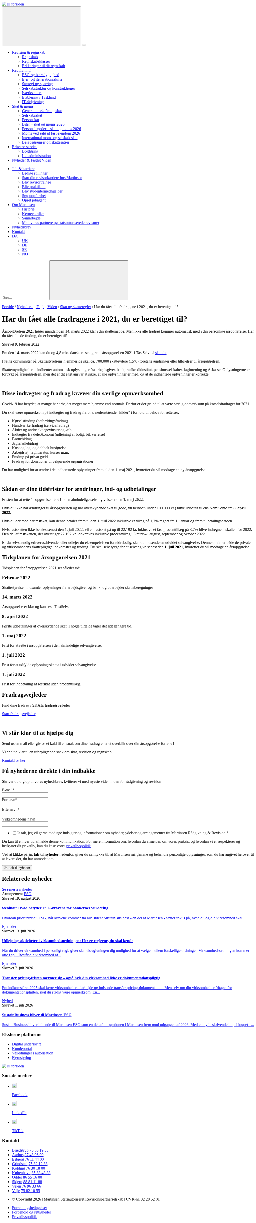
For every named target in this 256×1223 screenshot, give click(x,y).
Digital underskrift (26, 1044)
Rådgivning (21, 70)
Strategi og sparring (37, 84)
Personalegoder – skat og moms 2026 (51, 129)
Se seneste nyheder (17, 889)
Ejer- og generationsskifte (42, 79)
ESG (28, 894)
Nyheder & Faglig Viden (31, 160)
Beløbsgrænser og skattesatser (45, 142)
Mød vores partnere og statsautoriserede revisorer (60, 222)
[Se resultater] (88, 280)
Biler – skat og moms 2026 (43, 124)
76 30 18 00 (35, 1168)
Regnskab (30, 57)
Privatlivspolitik (24, 1217)
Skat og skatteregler (75, 307)
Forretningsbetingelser (29, 1208)
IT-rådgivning (33, 102)
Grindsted (20, 1164)
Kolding (18, 1168)
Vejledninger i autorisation (32, 1053)
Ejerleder (9, 926)
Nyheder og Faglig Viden (37, 307)
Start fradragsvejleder (19, 714)
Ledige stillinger (35, 173)
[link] (13, 4)
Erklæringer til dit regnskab (43, 66)
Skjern (17, 1182)
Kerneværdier (33, 213)
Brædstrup (20, 1150)
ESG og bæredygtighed (40, 75)
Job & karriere (23, 169)
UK (25, 240)
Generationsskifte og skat (42, 111)
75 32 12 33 (38, 1164)
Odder (17, 1177)
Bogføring (30, 151)
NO (25, 254)
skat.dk (160, 353)
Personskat (30, 120)
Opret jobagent (34, 200)
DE (25, 245)
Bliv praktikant (34, 187)
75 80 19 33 (39, 1150)
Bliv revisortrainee (36, 182)
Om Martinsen (23, 205)
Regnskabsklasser (36, 61)
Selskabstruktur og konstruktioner (48, 88)
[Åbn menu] (84, 44)
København (21, 1173)
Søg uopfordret (34, 196)
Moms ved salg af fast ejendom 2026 (51, 133)
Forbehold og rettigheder (31, 1212)
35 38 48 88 (41, 1173)
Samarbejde (31, 218)
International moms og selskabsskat (50, 138)
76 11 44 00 (34, 1159)
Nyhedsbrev (21, 227)
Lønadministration (36, 156)
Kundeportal (22, 1048)
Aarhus (18, 1155)
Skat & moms (23, 106)
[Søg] (41, 26)
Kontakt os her (13, 760)
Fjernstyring (21, 1057)
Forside (8, 307)
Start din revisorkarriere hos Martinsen (52, 178)
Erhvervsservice (24, 147)
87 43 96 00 (34, 1155)
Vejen (16, 1186)
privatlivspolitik (78, 846)
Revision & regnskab (28, 52)
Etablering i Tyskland (39, 97)
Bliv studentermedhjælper (42, 191)
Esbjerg (18, 1159)
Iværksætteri (32, 93)
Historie (28, 209)
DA (15, 236)
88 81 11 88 (32, 1182)
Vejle (16, 1191)
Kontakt (18, 231)
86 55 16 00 (32, 1177)
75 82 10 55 (30, 1191)
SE (24, 249)
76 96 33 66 (31, 1186)
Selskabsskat (32, 115)
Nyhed (7, 1001)
